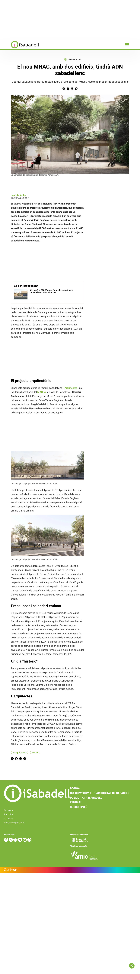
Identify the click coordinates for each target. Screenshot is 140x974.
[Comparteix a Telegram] (76, 89)
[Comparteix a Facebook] (68, 89)
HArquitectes (70, 387)
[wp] (29, 841)
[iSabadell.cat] (19, 48)
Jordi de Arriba (18, 195)
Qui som (8, 810)
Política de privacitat (14, 822)
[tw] (11, 841)
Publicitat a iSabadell (86, 797)
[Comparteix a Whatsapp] (72, 89)
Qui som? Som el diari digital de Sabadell (99, 793)
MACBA (41, 392)
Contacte (8, 818)
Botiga (75, 788)
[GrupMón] (70, 870)
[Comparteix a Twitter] (63, 89)
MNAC (35, 752)
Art (79, 59)
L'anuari (75, 802)
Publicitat (8, 814)
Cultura (71, 59)
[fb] (6, 841)
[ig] (15, 841)
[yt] (25, 841)
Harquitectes (19, 752)
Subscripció (79, 807)
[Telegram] (20, 841)
